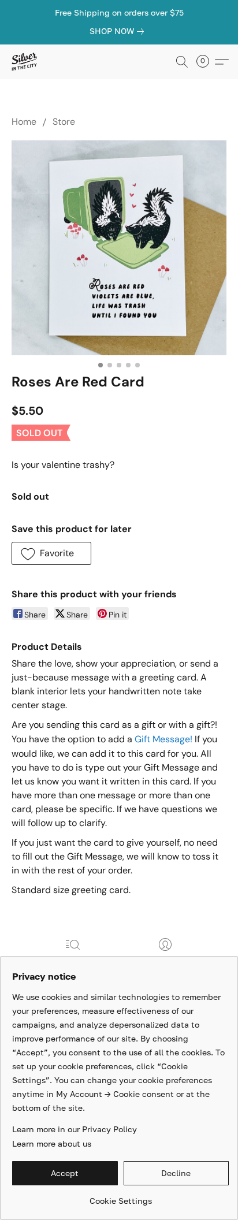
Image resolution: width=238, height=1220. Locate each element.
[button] (24, 61)
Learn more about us (51, 1143)
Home (24, 122)
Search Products (73, 961)
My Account (165, 961)
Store (64, 122)
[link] (119, 31)
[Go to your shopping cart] (206, 62)
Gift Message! (163, 739)
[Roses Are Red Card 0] (119, 247)
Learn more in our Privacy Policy (74, 1129)
